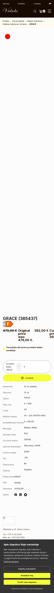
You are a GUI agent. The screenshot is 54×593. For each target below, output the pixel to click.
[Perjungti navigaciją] (49, 11)
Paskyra (38, 4)
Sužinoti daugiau (11, 561)
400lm (26, 452)
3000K (37, 446)
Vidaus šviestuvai (34, 21)
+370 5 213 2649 (14, 534)
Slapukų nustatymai (27, 569)
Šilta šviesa (29, 446)
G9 (25, 409)
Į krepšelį (29, 378)
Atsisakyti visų (27, 575)
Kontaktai (21, 4)
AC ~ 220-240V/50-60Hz (34, 415)
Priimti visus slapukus (26, 582)
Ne (25, 464)
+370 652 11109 (18, 537)
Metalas (27, 428)
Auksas (27, 398)
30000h (27, 440)
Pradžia (6, 21)
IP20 (26, 433)
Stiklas (34, 428)
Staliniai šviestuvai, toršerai (14, 24)
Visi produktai (18, 21)
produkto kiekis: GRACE (10, 367)
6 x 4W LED (29, 422)
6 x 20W (27, 404)
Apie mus (6, 4)
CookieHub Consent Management (31, 589)
